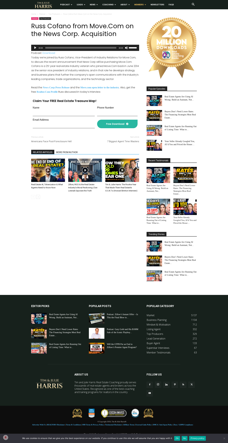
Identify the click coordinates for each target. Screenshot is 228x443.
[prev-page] (33, 197)
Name (36, 107)
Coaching (108, 4)
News (92, 4)
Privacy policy (197, 438)
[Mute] (126, 47)
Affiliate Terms (128, 425)
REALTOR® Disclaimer (56, 425)
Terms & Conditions (73, 425)
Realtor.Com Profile (47, 91)
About (124, 4)
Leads (80, 4)
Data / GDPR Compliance (183, 425)
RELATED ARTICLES (42, 152)
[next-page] (38, 197)
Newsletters (157, 4)
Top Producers (54, 14)
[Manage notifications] (5, 437)
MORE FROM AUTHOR (67, 152)
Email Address (41, 119)
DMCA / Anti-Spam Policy (162, 425)
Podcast (65, 4)
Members (139, 4)
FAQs (171, 4)
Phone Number (105, 107)
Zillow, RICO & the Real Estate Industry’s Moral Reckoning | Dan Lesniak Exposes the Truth (82, 187)
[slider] (133, 47)
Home (33, 14)
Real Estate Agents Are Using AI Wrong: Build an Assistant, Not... (157, 188)
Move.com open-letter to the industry (99, 87)
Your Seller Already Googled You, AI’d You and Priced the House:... (185, 220)
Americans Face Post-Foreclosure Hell (51, 141)
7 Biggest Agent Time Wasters (123, 141)
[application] (85, 48)
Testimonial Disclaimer (113, 425)
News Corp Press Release (56, 87)
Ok (177, 438)
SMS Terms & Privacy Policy (93, 425)
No (184, 438)
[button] (193, 4)
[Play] (35, 47)
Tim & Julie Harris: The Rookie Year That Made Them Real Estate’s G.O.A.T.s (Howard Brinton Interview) (121, 187)
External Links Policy (144, 425)
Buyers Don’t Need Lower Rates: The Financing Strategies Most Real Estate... (180, 114)
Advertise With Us (39, 425)
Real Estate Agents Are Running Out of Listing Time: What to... (156, 220)
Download (48, 53)
